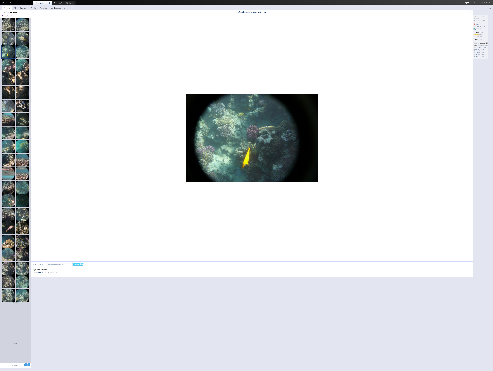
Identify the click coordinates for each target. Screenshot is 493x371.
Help (475, 2)
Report (478, 24)
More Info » (482, 47)
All (15, 8)
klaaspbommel (478, 21)
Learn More (485, 2)
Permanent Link (38, 264)
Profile (33, 8)
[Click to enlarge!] (252, 138)
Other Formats (480, 26)
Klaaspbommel (42, 3)
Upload (69, 2)
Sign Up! (58, 2)
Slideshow (15, 365)
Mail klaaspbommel (58, 8)
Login (466, 2)
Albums (7, 8)
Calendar (23, 8)
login (40, 272)
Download (479, 29)
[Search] (490, 8)
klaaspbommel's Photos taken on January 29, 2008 (478, 51)
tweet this (78, 264)
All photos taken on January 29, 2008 (479, 55)
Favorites (43, 8)
